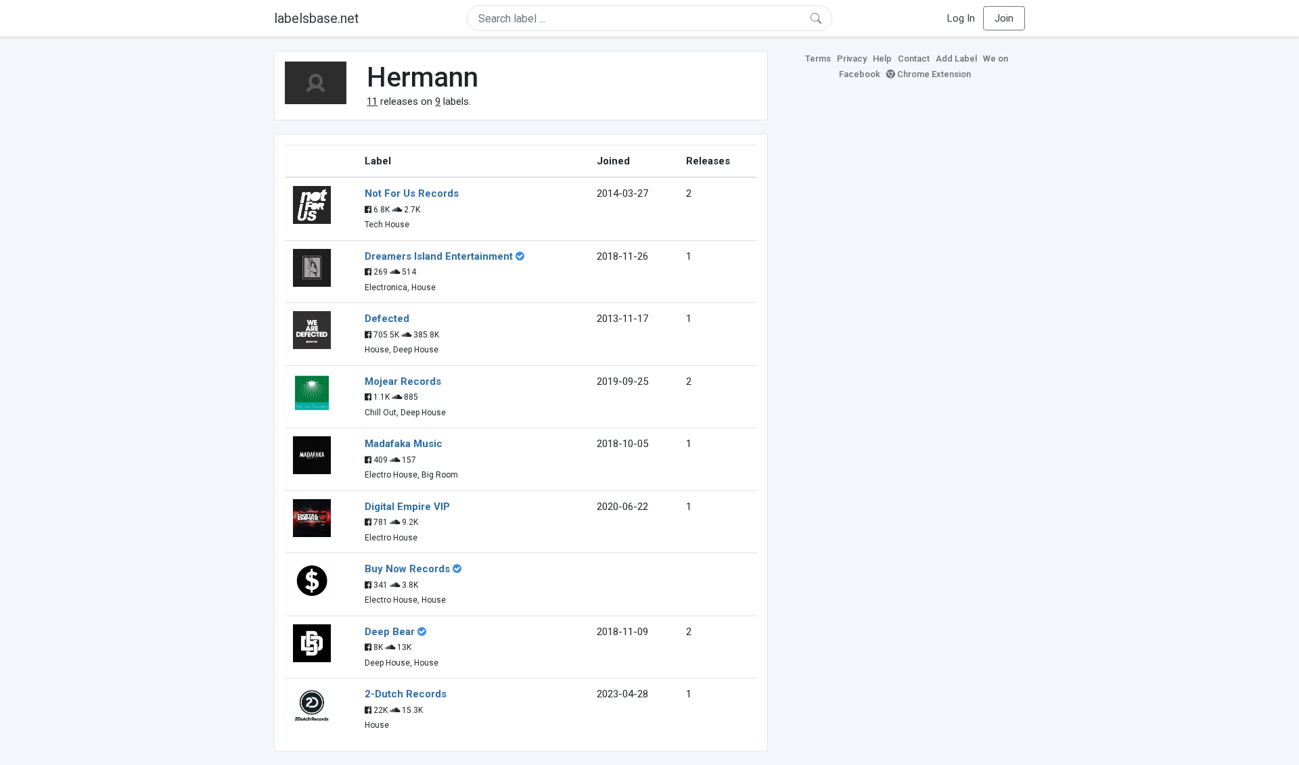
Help (882, 58)
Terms (818, 58)
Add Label (956, 58)
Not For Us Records (412, 193)
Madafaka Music (403, 444)
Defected (387, 318)
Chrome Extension (933, 74)
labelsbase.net (316, 18)
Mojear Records (403, 381)
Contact (914, 58)
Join (1004, 18)
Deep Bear (390, 632)
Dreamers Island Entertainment (439, 256)
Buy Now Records (407, 569)
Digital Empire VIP (407, 507)
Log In (961, 18)
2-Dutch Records (406, 694)
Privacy (852, 58)
